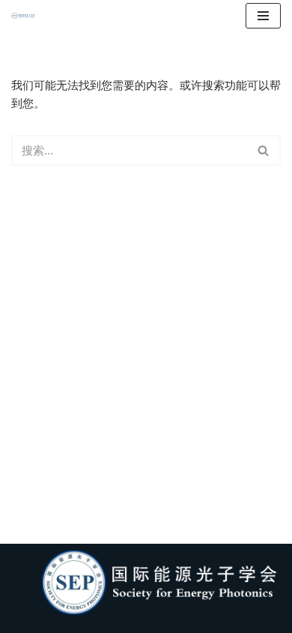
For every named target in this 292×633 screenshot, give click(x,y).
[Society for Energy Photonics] (27, 16)
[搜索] (264, 150)
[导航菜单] (263, 15)
